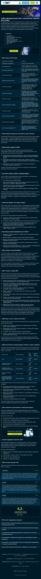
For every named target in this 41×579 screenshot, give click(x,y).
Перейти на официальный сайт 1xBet (9, 11)
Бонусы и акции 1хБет (10, 38)
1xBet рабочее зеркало (11, 36)
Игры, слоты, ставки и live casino (12, 39)
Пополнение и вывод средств (12, 40)
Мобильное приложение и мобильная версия (14, 41)
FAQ (7, 43)
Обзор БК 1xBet (9, 35)
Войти (32, 2)
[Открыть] (20, 3)
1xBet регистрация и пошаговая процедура (14, 37)
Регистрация (25, 2)
